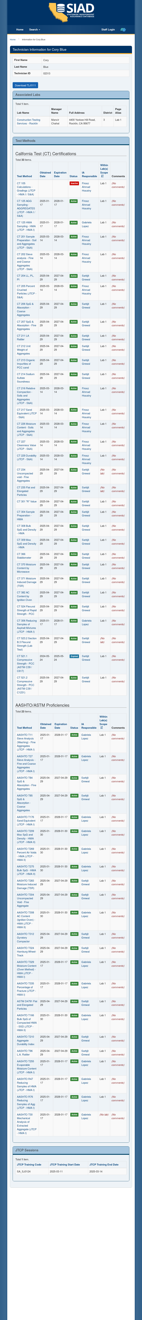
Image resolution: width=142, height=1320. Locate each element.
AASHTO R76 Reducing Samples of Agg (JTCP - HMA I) (26, 1102)
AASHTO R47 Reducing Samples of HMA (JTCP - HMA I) (26, 1084)
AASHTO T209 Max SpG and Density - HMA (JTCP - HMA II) (26, 836)
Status (73, 176)
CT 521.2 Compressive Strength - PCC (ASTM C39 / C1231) (25, 685)
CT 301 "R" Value (27, 501)
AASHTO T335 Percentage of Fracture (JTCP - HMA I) (26, 988)
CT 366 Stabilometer (24, 555)
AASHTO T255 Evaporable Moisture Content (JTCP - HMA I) (26, 1066)
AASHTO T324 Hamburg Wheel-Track (26, 951)
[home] (123, 29)
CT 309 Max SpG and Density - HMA (26, 543)
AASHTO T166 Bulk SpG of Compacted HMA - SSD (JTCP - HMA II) (27, 1022)
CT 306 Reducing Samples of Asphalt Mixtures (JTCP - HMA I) (27, 626)
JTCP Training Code (29, 1164)
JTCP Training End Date (104, 1164)
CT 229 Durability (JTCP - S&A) (27, 457)
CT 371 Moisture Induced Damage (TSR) (26, 582)
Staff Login (108, 29)
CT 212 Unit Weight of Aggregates (23, 349)
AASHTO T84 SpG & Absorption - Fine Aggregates (26, 783)
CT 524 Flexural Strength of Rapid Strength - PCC (27, 610)
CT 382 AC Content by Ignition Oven (24, 596)
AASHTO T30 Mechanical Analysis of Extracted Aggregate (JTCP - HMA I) (27, 1124)
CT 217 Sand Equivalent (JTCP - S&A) (27, 413)
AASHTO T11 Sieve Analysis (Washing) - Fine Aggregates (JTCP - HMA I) (26, 742)
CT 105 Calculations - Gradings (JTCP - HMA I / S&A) (26, 188)
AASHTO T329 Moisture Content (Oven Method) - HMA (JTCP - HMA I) (26, 969)
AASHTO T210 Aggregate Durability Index (25, 1040)
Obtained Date (45, 174)
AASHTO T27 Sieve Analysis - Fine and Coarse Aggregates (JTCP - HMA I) (26, 763)
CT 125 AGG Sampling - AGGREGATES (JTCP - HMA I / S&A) (26, 208)
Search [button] (33, 29)
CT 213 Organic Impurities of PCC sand (26, 363)
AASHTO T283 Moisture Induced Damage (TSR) (27, 884)
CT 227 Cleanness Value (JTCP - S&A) (26, 445)
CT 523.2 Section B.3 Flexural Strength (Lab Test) (27, 643)
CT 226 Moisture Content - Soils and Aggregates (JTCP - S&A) (26, 429)
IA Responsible (89, 174)
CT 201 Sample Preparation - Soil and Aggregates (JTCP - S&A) (26, 242)
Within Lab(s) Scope (104, 168)
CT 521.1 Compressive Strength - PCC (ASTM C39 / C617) (25, 663)
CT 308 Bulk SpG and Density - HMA (26, 529)
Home (19, 29)
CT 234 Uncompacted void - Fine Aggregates (25, 475)
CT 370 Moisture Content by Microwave (26, 567)
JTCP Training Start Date (65, 1164)
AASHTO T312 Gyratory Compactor (25, 937)
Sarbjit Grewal (86, 277)
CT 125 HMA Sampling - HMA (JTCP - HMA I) (26, 225)
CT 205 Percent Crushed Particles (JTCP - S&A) (26, 291)
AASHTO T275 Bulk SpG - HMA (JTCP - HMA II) (26, 870)
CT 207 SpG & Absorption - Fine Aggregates (26, 325)
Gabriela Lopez (86, 224)
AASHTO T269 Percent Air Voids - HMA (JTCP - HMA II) (27, 854)
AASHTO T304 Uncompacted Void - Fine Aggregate (25, 900)
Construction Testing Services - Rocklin (28, 121)
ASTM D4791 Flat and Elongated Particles (27, 1004)
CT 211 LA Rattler (23, 337)
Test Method (24, 176)
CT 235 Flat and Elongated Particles (26, 491)
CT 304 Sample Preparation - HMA (26, 515)
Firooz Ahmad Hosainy (86, 186)
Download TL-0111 (25, 85)
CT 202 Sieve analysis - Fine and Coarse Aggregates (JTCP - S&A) (25, 261)
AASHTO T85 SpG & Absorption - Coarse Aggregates (25, 803)
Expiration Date (60, 174)
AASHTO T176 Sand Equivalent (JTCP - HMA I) (26, 820)
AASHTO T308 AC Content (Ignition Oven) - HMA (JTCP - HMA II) (26, 920)
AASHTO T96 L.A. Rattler (25, 1052)
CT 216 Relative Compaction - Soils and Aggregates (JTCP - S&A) (26, 395)
